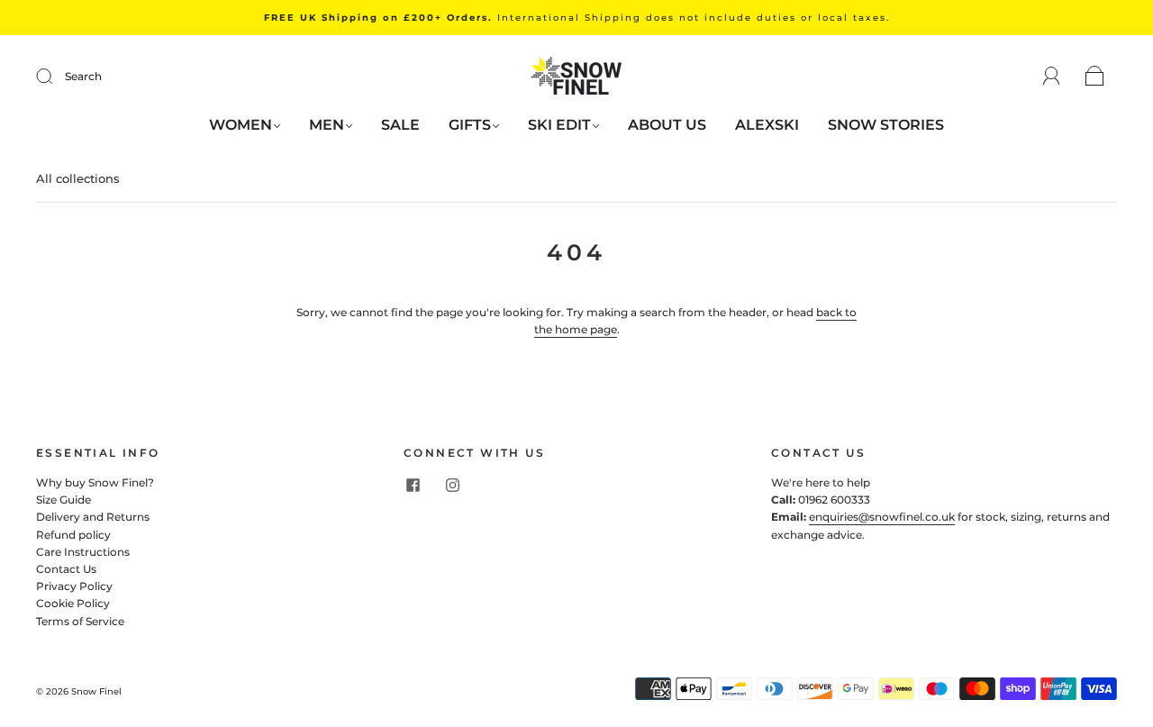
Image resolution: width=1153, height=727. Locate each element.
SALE (400, 124)
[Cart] (1095, 77)
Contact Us (66, 569)
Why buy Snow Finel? (95, 482)
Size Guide (63, 499)
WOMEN (240, 124)
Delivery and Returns (93, 516)
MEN (326, 124)
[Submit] (56, 76)
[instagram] (452, 484)
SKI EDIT (559, 124)
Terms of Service (80, 621)
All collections (78, 178)
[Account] (1051, 76)
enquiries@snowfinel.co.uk (882, 516)
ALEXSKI (767, 124)
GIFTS (470, 124)
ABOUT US (667, 124)
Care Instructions (83, 552)
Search (83, 76)
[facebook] (412, 484)
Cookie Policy (73, 603)
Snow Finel (96, 691)
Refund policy (73, 534)
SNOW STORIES (886, 124)
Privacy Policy (74, 586)
